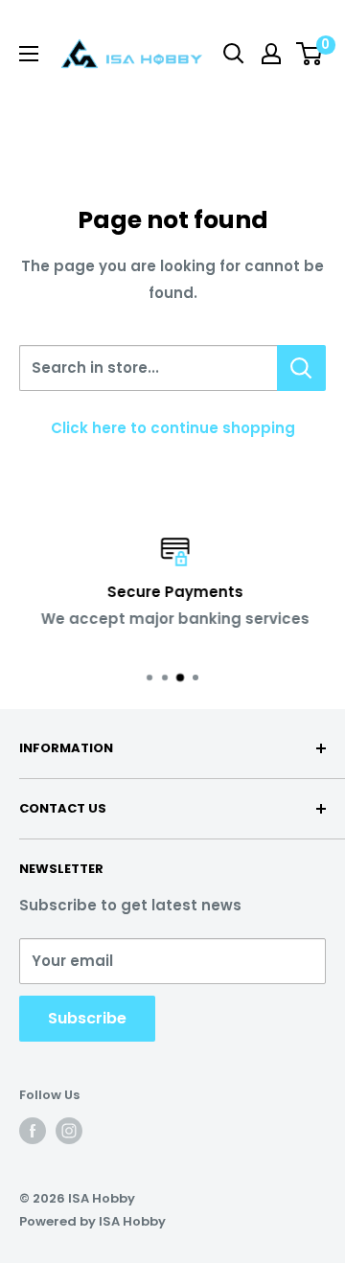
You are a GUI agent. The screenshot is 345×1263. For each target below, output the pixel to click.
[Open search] (233, 53)
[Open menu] (28, 53)
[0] (310, 53)
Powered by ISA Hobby (92, 1221)
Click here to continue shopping (173, 428)
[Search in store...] (301, 368)
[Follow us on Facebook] (32, 1130)
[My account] (271, 53)
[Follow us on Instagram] (69, 1130)
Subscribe (87, 1018)
